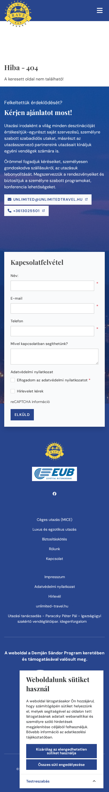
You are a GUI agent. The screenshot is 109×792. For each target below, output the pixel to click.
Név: (14, 275)
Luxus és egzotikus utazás (54, 529)
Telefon (17, 321)
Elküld (22, 414)
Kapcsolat (54, 558)
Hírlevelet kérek (30, 391)
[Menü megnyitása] (100, 10)
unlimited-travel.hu (52, 606)
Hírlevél (54, 596)
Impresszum (54, 576)
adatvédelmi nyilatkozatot (65, 380)
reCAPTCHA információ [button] (30, 401)
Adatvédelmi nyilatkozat (32, 371)
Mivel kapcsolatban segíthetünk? (39, 343)
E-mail (16, 298)
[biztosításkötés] (54, 473)
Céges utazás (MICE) (54, 519)
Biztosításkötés (54, 539)
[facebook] (54, 493)
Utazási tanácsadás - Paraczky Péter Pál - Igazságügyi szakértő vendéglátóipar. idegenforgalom (54, 618)
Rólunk (54, 548)
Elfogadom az (53, 380)
